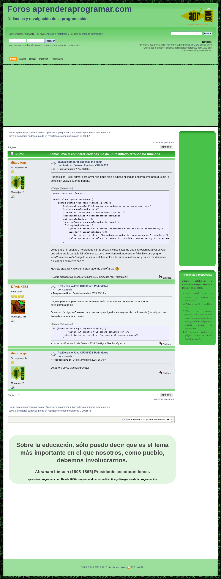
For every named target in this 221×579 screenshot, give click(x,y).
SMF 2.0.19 (87, 567)
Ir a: (124, 419)
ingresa (50, 34)
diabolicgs (19, 162)
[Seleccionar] (66, 188)
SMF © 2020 (101, 567)
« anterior (158, 142)
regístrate (62, 34)
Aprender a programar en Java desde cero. (189, 44)
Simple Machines (116, 567)
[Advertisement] (110, 95)
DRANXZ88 (19, 287)
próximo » (169, 142)
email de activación (91, 34)
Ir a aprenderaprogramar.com (199, 24)
